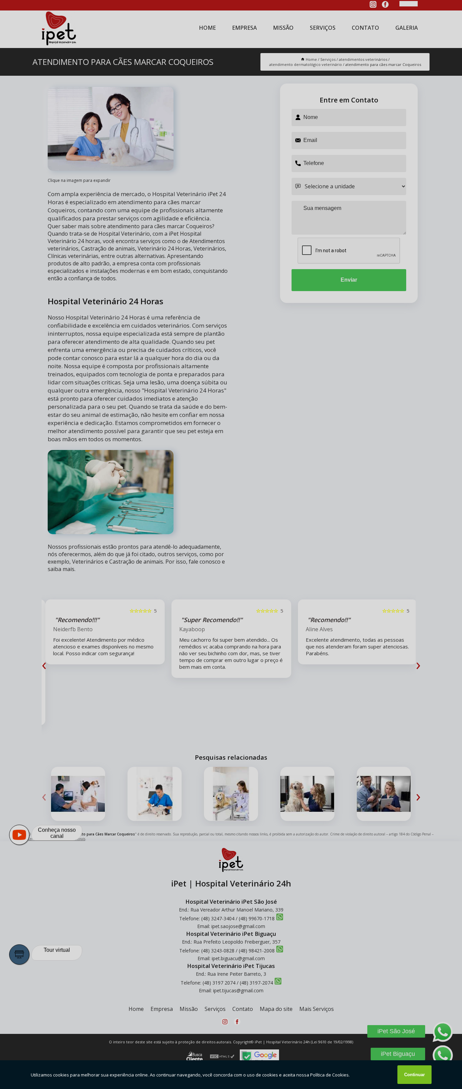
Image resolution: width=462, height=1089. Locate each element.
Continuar (414, 1074)
